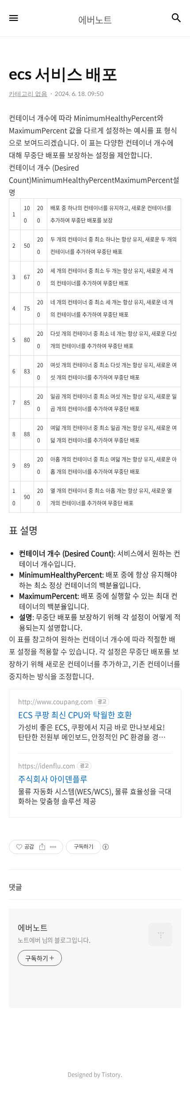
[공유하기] (42, 847)
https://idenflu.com (46, 765)
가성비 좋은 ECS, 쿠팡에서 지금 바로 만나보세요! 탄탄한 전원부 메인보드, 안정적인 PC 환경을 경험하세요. (95, 732)
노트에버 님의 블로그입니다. (54, 939)
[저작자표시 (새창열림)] (105, 846)
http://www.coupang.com (55, 701)
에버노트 (33, 928)
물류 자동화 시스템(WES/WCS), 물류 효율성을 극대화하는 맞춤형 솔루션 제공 (94, 796)
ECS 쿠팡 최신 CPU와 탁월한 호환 (75, 715)
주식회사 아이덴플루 (52, 779)
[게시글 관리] (53, 847)
